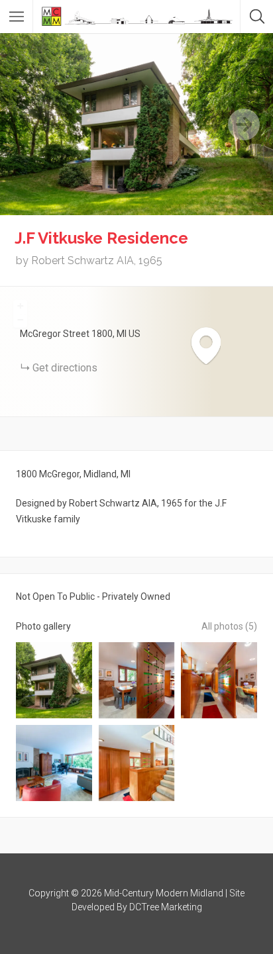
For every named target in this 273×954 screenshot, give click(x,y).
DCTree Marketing (165, 907)
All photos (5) (229, 626)
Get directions (64, 367)
